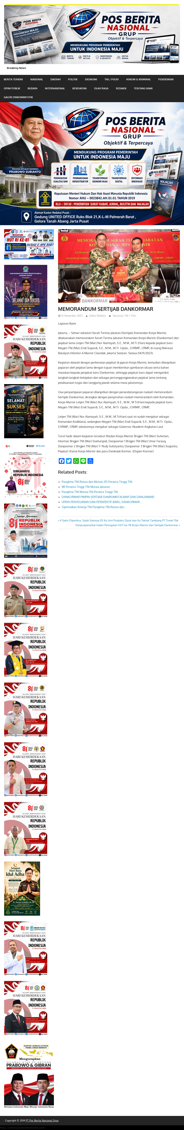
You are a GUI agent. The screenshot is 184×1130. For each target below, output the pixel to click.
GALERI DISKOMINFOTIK (18, 97)
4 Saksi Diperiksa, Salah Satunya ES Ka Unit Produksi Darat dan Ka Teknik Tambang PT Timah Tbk (119, 520)
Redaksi (121, 88)
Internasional (55, 88)
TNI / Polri (112, 79)
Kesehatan (79, 88)
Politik (72, 79)
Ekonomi (91, 79)
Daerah (55, 79)
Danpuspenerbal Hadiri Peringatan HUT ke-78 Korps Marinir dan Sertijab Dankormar (126, 525)
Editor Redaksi (97, 315)
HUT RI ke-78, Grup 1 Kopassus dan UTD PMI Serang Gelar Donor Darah (68, 68)
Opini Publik (12, 88)
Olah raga (101, 88)
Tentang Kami (143, 88)
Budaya (32, 88)
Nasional (36, 79)
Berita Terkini (13, 79)
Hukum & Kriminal (138, 79)
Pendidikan (166, 79)
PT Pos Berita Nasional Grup (42, 1120)
